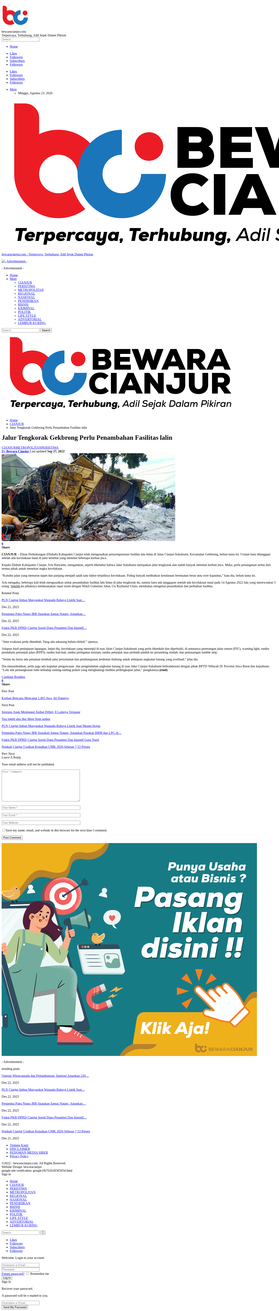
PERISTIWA (26, 286)
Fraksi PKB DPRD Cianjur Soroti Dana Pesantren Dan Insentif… (44, 628)
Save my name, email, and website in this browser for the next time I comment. (56, 830)
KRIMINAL (26, 308)
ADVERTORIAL (30, 319)
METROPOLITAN (31, 290)
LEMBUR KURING (32, 323)
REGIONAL (26, 293)
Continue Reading (13, 677)
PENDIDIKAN (28, 301)
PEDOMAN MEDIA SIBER (29, 1152)
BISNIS (23, 304)
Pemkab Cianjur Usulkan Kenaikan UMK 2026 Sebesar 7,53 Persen (46, 1131)
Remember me (39, 1273)
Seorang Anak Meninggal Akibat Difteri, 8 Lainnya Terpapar (41, 712)
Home (14, 46)
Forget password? (13, 1273)
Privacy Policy (19, 1156)
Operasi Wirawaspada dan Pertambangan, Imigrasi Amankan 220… (45, 1075)
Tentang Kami (19, 1145)
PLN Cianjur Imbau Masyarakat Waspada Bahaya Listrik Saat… (43, 600)
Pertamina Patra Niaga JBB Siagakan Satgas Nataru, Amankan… (44, 614)
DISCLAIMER (20, 1149)
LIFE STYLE (27, 315)
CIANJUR (25, 282)
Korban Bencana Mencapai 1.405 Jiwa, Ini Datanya (35, 698)
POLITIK (24, 312)
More (13, 89)
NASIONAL (26, 297)
